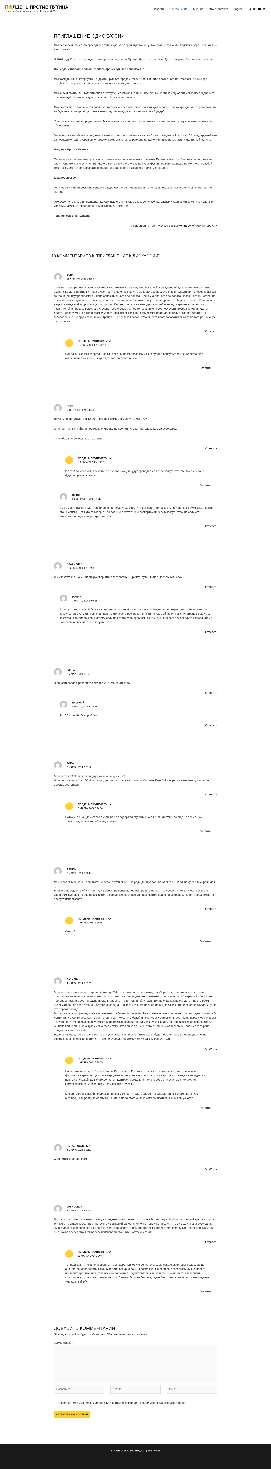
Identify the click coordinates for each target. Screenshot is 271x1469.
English (238, 9)
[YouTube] (259, 9)
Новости (158, 9)
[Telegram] (250, 9)
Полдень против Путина (94, 341)
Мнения (198, 9)
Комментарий (63, 1342)
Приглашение (178, 9)
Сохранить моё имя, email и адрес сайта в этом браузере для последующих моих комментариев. (122, 1402)
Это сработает (218, 9)
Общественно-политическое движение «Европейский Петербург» (174, 225)
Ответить (211, 331)
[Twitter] (264, 9)
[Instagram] (254, 9)
